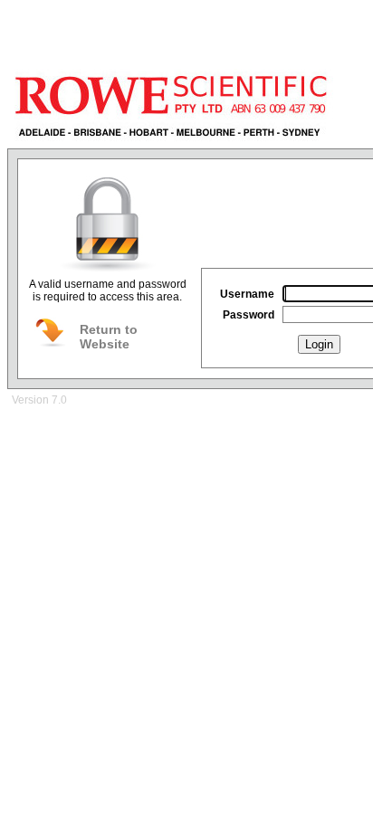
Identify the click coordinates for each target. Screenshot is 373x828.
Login (319, 344)
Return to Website (109, 336)
